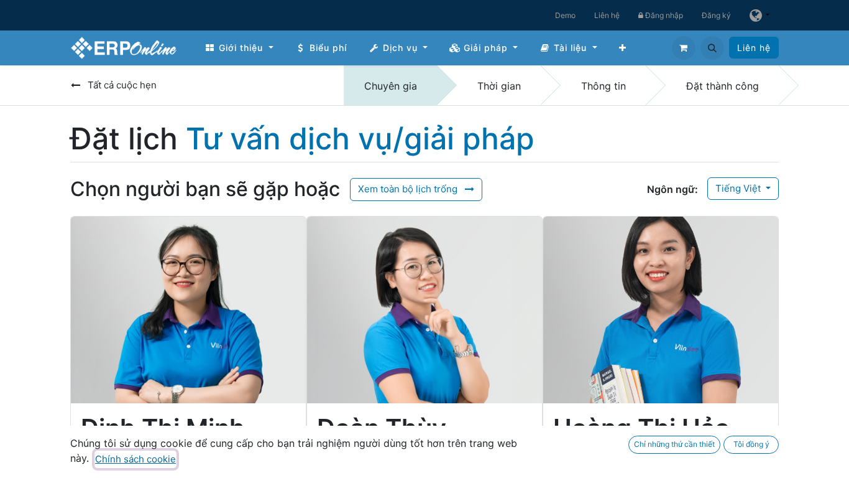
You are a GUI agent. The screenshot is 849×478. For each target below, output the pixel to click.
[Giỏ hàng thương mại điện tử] (683, 48)
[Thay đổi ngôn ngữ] (759, 15)
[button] (712, 48)
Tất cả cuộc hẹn (121, 85)
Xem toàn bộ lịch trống (409, 189)
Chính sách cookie (135, 459)
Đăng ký (716, 15)
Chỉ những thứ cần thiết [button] (674, 444)
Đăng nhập (663, 15)
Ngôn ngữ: (672, 189)
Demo (565, 15)
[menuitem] (239, 47)
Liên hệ (607, 15)
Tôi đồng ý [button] (751, 444)
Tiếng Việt (739, 188)
